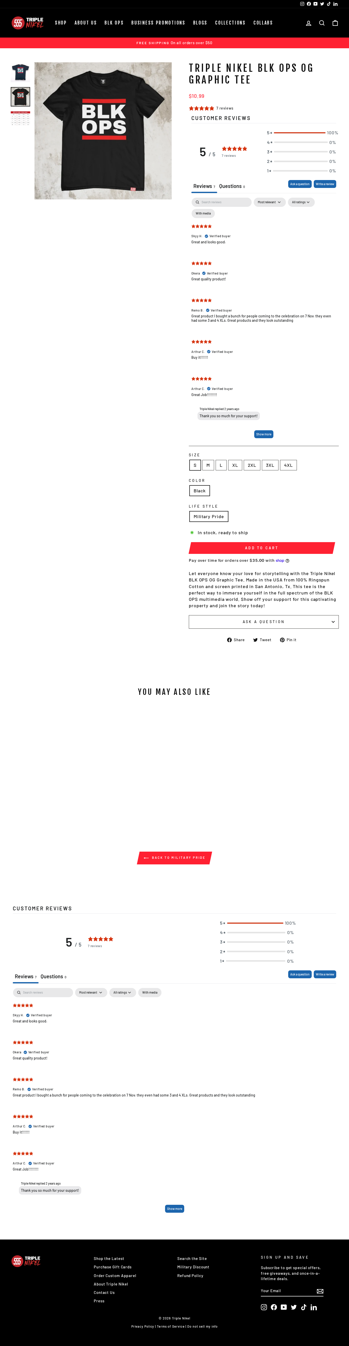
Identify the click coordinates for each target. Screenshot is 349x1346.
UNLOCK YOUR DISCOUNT (125, 722)
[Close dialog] (267, 625)
